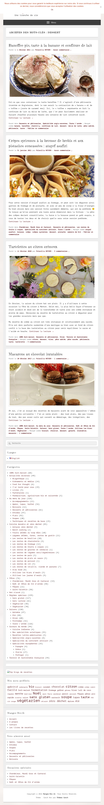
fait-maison (24, 690)
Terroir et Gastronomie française (26, 658)
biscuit (45, 431)
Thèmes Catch (62, 798)
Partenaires (18, 493)
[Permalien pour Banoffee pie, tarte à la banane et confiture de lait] (52, 99)
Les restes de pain (22, 555)
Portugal (19, 655)
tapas (76, 697)
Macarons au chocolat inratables (35, 354)
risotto (18, 698)
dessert (63, 126)
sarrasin (55, 697)
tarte (22, 128)
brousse (20, 232)
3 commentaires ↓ (61, 251)
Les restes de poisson (23, 561)
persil (65, 694)
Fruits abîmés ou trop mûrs (26, 533)
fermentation (39, 690)
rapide (10, 697)
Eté (14, 615)
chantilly (35, 126)
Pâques (20, 428)
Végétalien (17, 604)
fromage (52, 690)
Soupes (15, 518)
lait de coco (84, 690)
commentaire (25, 433)
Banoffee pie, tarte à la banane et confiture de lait (50, 45)
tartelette (20, 342)
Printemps (17, 621)
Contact (13, 725)
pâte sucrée (72, 339)
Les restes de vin (21, 564)
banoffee (26, 126)
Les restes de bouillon (24, 538)
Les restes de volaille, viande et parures (34, 567)
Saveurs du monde (18, 627)
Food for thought (21, 484)
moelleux (28, 694)
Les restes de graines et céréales (30, 550)
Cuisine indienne (21, 629)
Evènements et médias (23, 481)
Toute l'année (75, 123)
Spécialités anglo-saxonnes (55, 123)
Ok (52, 10)
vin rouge (11, 701)
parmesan (57, 694)
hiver (50, 339)
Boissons (16, 507)
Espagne (19, 646)
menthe (19, 693)
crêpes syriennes (40, 232)
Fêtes (12, 578)
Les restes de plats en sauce (27, 558)
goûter (60, 690)
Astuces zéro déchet (22, 527)
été (77, 701)
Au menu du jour (43, 426)
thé (92, 698)
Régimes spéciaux (18, 595)
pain (44, 694)
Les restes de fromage (23, 544)
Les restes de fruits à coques (28, 547)
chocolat (54, 431)
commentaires (34, 342)
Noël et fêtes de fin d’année (24, 782)
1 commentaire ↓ (61, 359)
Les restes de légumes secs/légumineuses (33, 553)
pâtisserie (13, 128)
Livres (15, 490)
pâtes (87, 694)
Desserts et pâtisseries (30, 123)
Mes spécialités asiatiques (26, 632)
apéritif (12, 687)
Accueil (13, 719)
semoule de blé (74, 232)
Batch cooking (19, 530)
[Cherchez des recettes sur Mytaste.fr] (19, 672)
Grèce (18, 649)
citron (35, 339)
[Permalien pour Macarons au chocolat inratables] (52, 408)
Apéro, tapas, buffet (23, 504)
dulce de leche (75, 126)
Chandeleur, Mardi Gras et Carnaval (35, 227)
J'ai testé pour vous (23, 487)
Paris (50, 694)
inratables (81, 431)
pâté (93, 694)
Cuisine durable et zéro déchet (25, 524)
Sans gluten (53, 428)
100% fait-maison (26, 337)
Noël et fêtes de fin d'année (27, 584)
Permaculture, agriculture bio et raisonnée (35, 496)
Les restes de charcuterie (26, 541)
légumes (10, 694)
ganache (71, 431)
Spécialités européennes (24, 644)
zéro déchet (58, 701)
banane (17, 126)
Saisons (43, 428)
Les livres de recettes (21, 727)
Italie (18, 652)
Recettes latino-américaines (27, 635)
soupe (66, 697)
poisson (73, 694)
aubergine (23, 687)
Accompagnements (20, 501)
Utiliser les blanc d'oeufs (26, 573)
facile (12, 690)
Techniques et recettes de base (28, 521)
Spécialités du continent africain (40, 230)
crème (81, 687)
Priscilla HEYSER (42, 50)
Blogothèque (18, 479)
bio (31, 686)
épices (71, 701)
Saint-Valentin (31, 428)
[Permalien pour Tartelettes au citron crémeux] (52, 300)
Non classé (14, 592)
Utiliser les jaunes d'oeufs (27, 575)
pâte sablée (89, 126)
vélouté (44, 701)
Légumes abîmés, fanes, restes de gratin (33, 536)
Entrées (16, 513)
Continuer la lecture (21, 118)
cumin (92, 687)
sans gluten (39, 697)
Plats (15, 516)
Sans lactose (18, 601)
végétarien (28, 700)
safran (25, 698)
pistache (62, 232)
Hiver (62, 337)
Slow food (17, 570)
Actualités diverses (19, 476)
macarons (12, 433)
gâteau (67, 690)
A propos (13, 722)
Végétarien (22, 431)
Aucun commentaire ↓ (62, 50)
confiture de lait (50, 126)
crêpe (28, 232)
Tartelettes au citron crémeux (33, 247)
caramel (47, 687)
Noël (37, 693)
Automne (16, 612)
